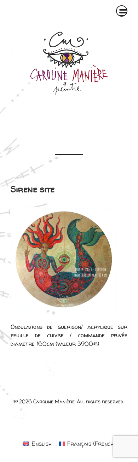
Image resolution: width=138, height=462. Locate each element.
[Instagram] (71, 115)
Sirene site (32, 189)
